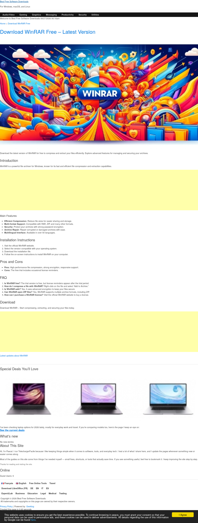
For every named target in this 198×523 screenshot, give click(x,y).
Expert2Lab (7, 493)
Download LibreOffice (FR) (14, 488)
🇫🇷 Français (7, 483)
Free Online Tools (38, 483)
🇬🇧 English (21, 483)
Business (20, 493)
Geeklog (30, 506)
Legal (43, 493)
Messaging (51, 14)
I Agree (183, 514)
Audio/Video (8, 14)
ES (47, 488)
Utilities (95, 14)
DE (31, 488)
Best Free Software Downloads (14, 1)
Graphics (36, 14)
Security (83, 14)
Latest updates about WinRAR (14, 355)
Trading (63, 493)
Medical (52, 493)
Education (33, 493)
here (33, 519)
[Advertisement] (87, 190)
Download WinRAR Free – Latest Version (47, 31)
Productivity (68, 14)
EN (37, 488)
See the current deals (12, 430)
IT (42, 488)
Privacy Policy (6, 506)
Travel (52, 483)
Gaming (23, 14)
